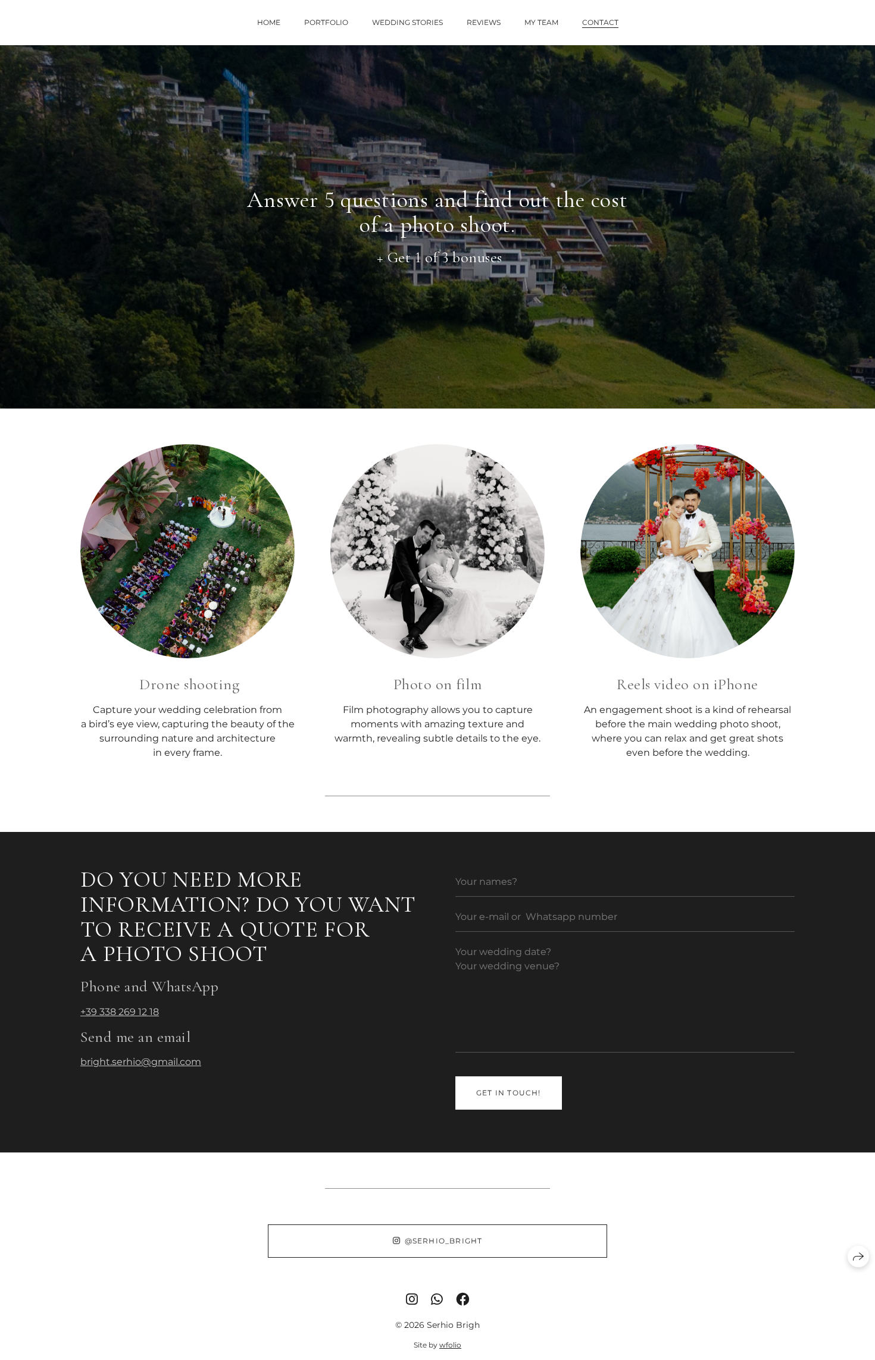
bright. (96, 1061)
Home (268, 22)
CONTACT (600, 22)
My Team (541, 22)
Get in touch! (508, 1092)
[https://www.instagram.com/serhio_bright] (412, 1299)
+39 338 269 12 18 (119, 1011)
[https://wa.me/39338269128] (437, 1299)
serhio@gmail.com (156, 1061)
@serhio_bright (444, 1240)
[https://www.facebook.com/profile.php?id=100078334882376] (462, 1299)
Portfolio (326, 22)
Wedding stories (407, 22)
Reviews (484, 22)
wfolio (450, 1344)
